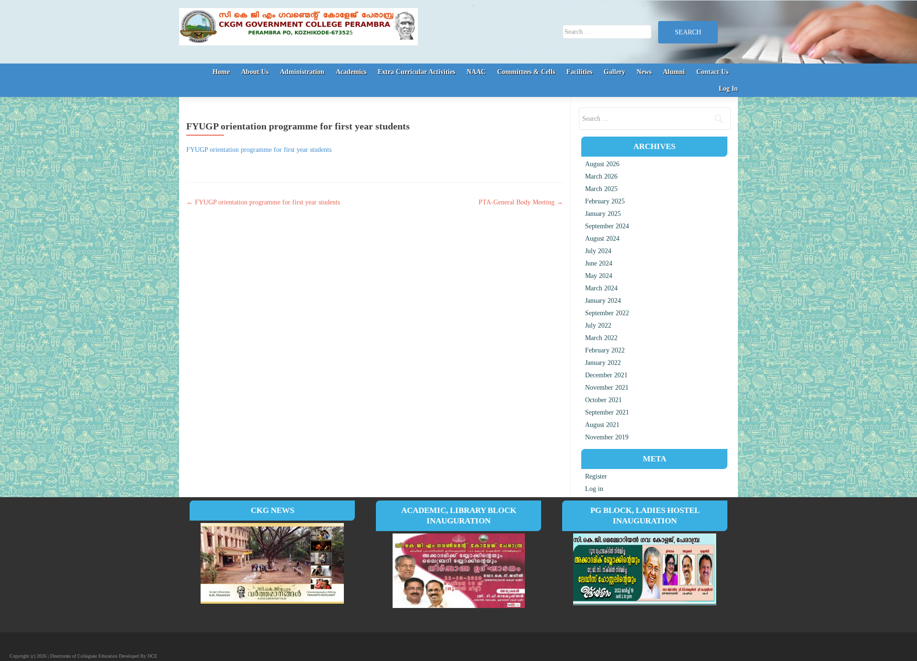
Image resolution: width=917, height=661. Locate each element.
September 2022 (607, 313)
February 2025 (605, 201)
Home (221, 71)
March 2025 (601, 188)
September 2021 (607, 412)
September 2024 (607, 226)
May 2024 (598, 275)
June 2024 (598, 263)
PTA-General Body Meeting (521, 202)
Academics (351, 71)
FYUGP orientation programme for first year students (258, 149)
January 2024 (603, 300)
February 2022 (605, 350)
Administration (302, 71)
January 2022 (603, 362)
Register (596, 476)
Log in (594, 488)
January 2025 (603, 213)
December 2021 (606, 375)
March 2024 (601, 288)
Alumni (674, 71)
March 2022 (601, 337)
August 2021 (602, 424)
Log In (728, 88)
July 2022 (598, 325)
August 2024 (602, 238)
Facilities (579, 71)
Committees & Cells (526, 71)
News (644, 71)
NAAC (476, 71)
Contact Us (712, 71)
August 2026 (602, 164)
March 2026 (601, 176)
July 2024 (598, 251)
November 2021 (607, 387)
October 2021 (603, 400)
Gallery (614, 71)
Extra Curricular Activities (416, 71)
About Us (254, 71)
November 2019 (607, 437)
